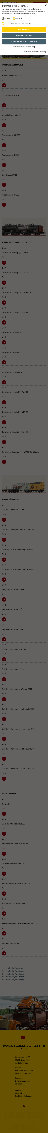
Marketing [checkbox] (18, 18)
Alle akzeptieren (24, 29)
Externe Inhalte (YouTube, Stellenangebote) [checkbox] (18, 23)
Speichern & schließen (24, 36)
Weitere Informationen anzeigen (23, 47)
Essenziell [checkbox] (8, 18)
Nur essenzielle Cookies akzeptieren (24, 42)
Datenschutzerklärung (39, 52)
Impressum (27, 52)
